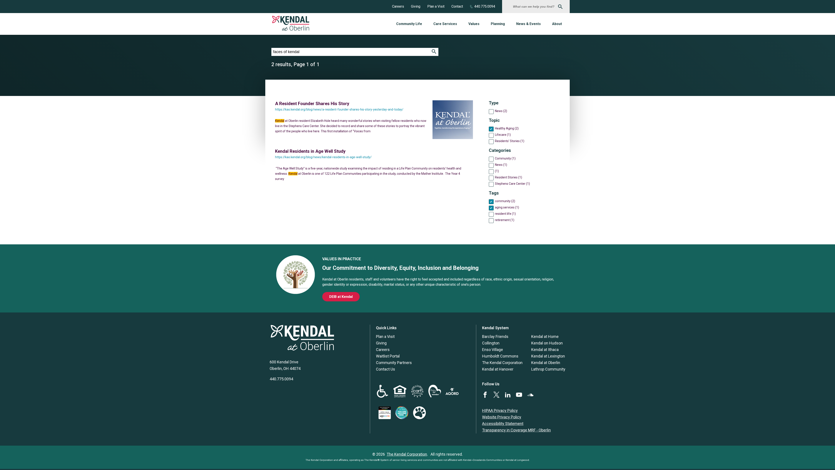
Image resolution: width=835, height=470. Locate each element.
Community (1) (505, 158)
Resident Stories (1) (508, 177)
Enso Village (492, 349)
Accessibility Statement (502, 423)
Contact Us (385, 369)
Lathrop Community (548, 369)
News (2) (501, 111)
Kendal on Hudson (547, 343)
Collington (490, 343)
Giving (415, 6)
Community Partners (394, 362)
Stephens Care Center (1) (512, 183)
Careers (398, 6)
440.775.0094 (484, 6)
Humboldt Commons (500, 356)
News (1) (501, 164)
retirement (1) (504, 220)
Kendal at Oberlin (545, 362)
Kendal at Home (545, 336)
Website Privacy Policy (501, 417)
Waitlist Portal (388, 356)
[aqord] (452, 393)
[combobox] (534, 6)
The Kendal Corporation (502, 362)
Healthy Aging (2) (507, 128)
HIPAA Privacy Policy (500, 410)
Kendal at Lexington (548, 356)
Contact (457, 6)
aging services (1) (507, 207)
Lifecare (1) (503, 134)
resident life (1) (505, 213)
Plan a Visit (435, 6)
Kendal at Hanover (497, 369)
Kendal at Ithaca (545, 349)
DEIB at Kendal (341, 297)
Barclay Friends (495, 336)
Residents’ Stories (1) (509, 141)
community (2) (505, 201)
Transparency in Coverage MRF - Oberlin (516, 430)
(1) (497, 171)
